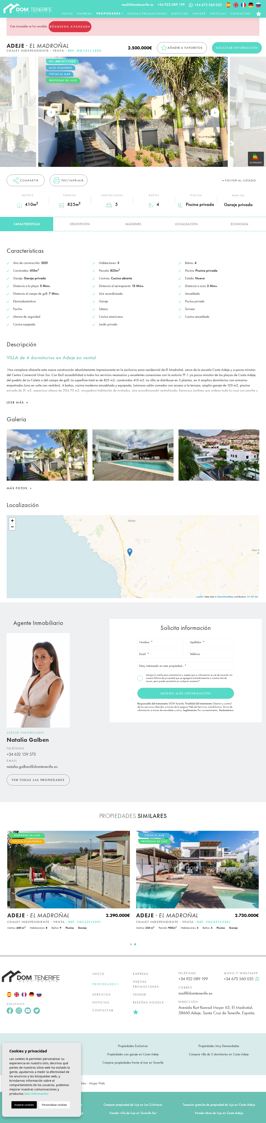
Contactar (240, 13)
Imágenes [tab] (133, 224)
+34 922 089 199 (171, 4)
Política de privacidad (165, 678)
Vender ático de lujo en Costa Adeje (219, 1113)
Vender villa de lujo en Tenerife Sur (132, 1113)
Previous (51, 112)
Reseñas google (148, 1002)
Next (215, 112)
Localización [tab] (186, 224)
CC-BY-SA (252, 596)
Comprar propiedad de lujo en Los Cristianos (132, 1104)
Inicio (67, 13)
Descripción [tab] (80, 224)
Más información (36, 1094)
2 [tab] (135, 944)
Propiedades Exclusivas (133, 1046)
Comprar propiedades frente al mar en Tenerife (133, 1062)
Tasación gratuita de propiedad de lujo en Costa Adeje (219, 1104)
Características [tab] (27, 224)
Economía (239, 224)
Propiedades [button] (108, 13)
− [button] (12, 526)
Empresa (84, 13)
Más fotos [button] (18, 488)
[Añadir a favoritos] (125, 836)
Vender (199, 13)
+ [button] (12, 520)
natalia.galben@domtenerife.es (32, 766)
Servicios (180, 13)
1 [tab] (131, 944)
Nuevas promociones (147, 13)
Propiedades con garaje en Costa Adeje (133, 1054)
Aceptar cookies (24, 1105)
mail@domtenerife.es (137, 4)
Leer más (16, 402)
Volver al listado (240, 180)
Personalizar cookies (54, 1105)
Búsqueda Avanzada (70, 26)
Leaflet (199, 596)
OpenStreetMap (225, 596)
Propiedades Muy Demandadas (218, 1046)
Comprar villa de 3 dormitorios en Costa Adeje (219, 1054)
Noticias (218, 13)
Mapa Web (97, 1083)
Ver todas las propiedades (38, 780)
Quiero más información (185, 693)
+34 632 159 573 (21, 754)
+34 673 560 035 (239, 978)
